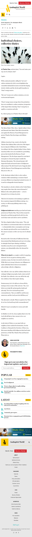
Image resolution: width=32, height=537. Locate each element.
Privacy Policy (19, 528)
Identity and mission (16, 460)
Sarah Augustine (5, 22)
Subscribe (12, 3)
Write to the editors (18, 32)
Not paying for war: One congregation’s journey (16, 379)
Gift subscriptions (16, 481)
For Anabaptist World (16, 22)
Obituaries (16, 518)
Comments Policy (23, 528)
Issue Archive (16, 486)
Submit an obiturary (16, 509)
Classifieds (16, 520)
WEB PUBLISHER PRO (17, 530)
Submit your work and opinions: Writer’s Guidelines (16, 465)
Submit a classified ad (16, 506)
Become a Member (25, 3)
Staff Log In (16, 525)
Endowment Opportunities (16, 497)
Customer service (16, 483)
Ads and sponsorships (16, 504)
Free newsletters (16, 515)
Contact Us (28, 528)
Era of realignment (9, 382)
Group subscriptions (16, 478)
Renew (16, 3)
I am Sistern (7, 409)
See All (28, 375)
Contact (16, 467)
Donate (16, 492)
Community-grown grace (10, 412)
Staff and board (16, 457)
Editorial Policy (16, 462)
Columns (4, 20)
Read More (22, 346)
